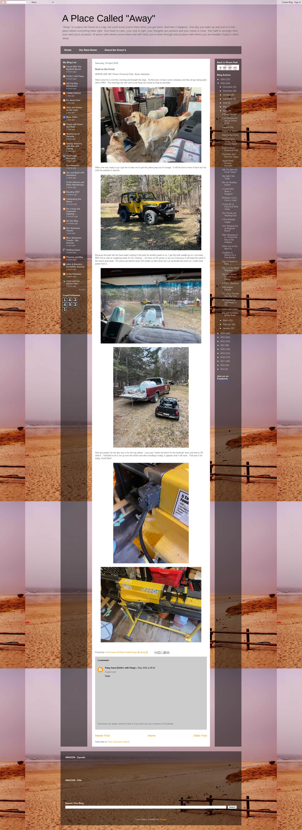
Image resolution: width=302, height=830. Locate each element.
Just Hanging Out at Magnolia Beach (230, 228)
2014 (222, 369)
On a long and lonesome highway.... (73, 211)
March (226, 320)
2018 (222, 357)
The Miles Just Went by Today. (230, 155)
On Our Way (72, 221)
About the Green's (115, 50)
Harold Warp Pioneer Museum (227, 163)
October (227, 95)
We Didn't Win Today (228, 177)
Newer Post (102, 735)
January (227, 328)
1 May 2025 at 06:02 (145, 668)
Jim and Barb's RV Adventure (75, 173)
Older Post (200, 735)
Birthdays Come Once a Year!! (229, 199)
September (228, 99)
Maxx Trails (71, 117)
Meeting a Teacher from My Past (230, 294)
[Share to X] (162, 652)
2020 (222, 349)
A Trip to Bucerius (230, 283)
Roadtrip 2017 (73, 192)
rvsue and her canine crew (73, 282)
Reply (107, 676)
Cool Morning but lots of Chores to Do (230, 120)
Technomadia (72, 165)
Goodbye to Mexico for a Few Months (229, 255)
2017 (222, 361)
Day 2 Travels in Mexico (229, 262)
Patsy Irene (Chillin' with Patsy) (120, 668)
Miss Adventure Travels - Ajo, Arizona (73, 240)
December (228, 87)
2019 (222, 353)
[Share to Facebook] (165, 652)
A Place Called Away (224, 382)
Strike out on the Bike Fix (229, 247)
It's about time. (73, 100)
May (225, 107)
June (225, 103)
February (227, 324)
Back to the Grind (230, 135)
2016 (222, 365)
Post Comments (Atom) (118, 742)
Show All (82, 290)
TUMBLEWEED (73, 93)
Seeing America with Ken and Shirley (74, 146)
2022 (222, 341)
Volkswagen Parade (227, 288)
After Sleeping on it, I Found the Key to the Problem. (230, 238)
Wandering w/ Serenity (73, 135)
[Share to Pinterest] (168, 652)
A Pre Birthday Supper (228, 220)
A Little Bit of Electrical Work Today (230, 206)
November (228, 91)
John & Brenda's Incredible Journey (75, 265)
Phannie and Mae (74, 257)
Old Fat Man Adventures (72, 84)
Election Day (228, 127)
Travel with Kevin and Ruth (74, 125)
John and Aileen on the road (74, 108)
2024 (222, 333)
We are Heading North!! (229, 183)
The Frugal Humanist (71, 157)
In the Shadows (73, 274)
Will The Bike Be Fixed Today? (229, 171)
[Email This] (156, 652)
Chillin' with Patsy (75, 76)
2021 (222, 345)
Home (67, 50)
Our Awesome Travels (73, 229)
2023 (222, 337)
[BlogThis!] (159, 652)
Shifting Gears (73, 250)
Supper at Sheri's (230, 131)
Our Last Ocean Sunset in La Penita (229, 276)
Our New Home (88, 50)
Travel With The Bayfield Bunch (73, 67)
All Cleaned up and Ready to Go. (229, 302)
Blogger (163, 819)
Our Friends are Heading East (229, 214)
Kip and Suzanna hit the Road (230, 314)
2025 (222, 83)
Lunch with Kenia (230, 309)
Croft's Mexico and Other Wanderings (75, 183)
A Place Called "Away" (108, 18)
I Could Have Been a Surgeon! (228, 191)
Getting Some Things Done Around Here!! (229, 141)
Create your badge (224, 387)
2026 (222, 79)
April (225, 111)
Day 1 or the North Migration (230, 269)
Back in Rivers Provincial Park (230, 149)
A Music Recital (229, 114)
